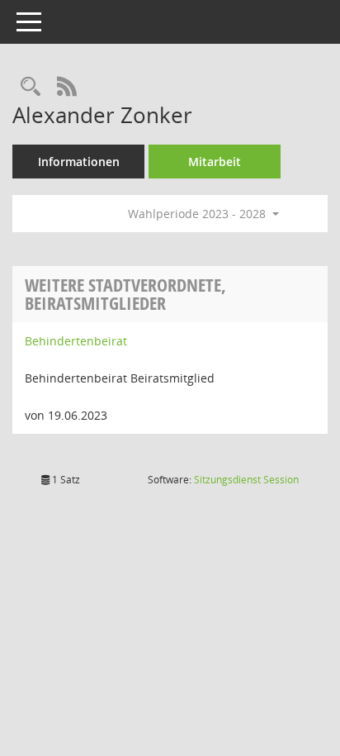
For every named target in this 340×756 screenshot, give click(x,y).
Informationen (79, 161)
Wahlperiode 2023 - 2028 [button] (198, 213)
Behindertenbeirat (76, 341)
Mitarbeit (214, 161)
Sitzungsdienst (246, 480)
